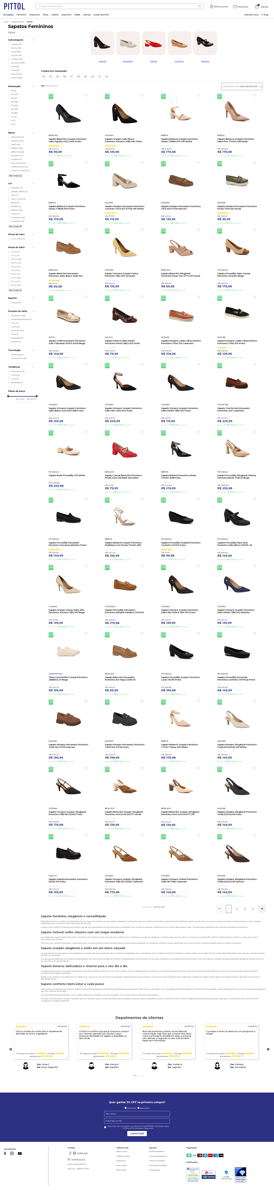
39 (14, 113)
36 (14, 102)
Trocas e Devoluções (149, 1161)
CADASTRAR (137, 1133)
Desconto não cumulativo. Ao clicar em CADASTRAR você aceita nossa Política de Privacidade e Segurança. (138, 1127)
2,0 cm (16, 278)
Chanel (16, 55)
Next (268, 1049)
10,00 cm (16, 263)
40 (14, 117)
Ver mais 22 (15, 175)
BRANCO (17, 210)
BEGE (15, 203)
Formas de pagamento (150, 1156)
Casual (16, 52)
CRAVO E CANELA (20, 171)
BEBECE (17, 148)
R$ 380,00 (31, 399)
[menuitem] (251, 15)
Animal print (18, 371)
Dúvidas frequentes (148, 1151)
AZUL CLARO (18, 199)
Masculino (34, 14)
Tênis (45, 14)
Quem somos (116, 1151)
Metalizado (17, 383)
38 (14, 109)
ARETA (15, 145)
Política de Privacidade (150, 1165)
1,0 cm (15, 252)
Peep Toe (16, 74)
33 (13, 91)
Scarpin (17, 78)
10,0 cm (16, 259)
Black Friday (116, 1170)
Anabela (16, 44)
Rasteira (16, 342)
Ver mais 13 (15, 290)
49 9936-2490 (79, 1153)
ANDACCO (17, 141)
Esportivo (66, 14)
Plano (14, 334)
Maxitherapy (17, 355)
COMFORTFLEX (19, 167)
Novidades (8, 14)
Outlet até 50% (101, 14)
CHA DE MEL (18, 163)
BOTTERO (17, 156)
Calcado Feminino (17, 22)
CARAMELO (18, 218)
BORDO (16, 206)
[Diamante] (243, 1175)
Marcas (87, 14)
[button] (22, 40)
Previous (10, 1049)
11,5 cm (15, 274)
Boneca (16, 48)
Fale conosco (116, 1165)
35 (14, 98)
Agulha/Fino (18, 316)
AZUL (14, 195)
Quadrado (17, 338)
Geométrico (17, 331)
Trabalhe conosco (117, 1156)
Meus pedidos (146, 1170)
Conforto (17, 59)
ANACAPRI (17, 137)
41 (13, 120)
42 (13, 124)
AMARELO (17, 188)
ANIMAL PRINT (19, 192)
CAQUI (15, 214)
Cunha (15, 327)
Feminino (21, 14)
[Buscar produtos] (200, 6)
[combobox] (119, 6)
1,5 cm (15, 255)
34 (14, 94)
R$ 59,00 (20, 399)
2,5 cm (15, 281)
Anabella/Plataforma (21, 319)
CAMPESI (16, 159)
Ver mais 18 (15, 226)
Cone (14, 323)
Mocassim (18, 63)
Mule (15, 67)
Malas (77, 14)
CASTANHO (17, 221)
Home (6, 22)
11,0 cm (15, 270)
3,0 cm (16, 285)
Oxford (15, 70)
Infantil (55, 14)
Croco (15, 379)
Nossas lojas (115, 1161)
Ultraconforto (19, 358)
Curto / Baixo (18, 239)
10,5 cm (15, 267)
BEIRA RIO (17, 152)
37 (14, 106)
